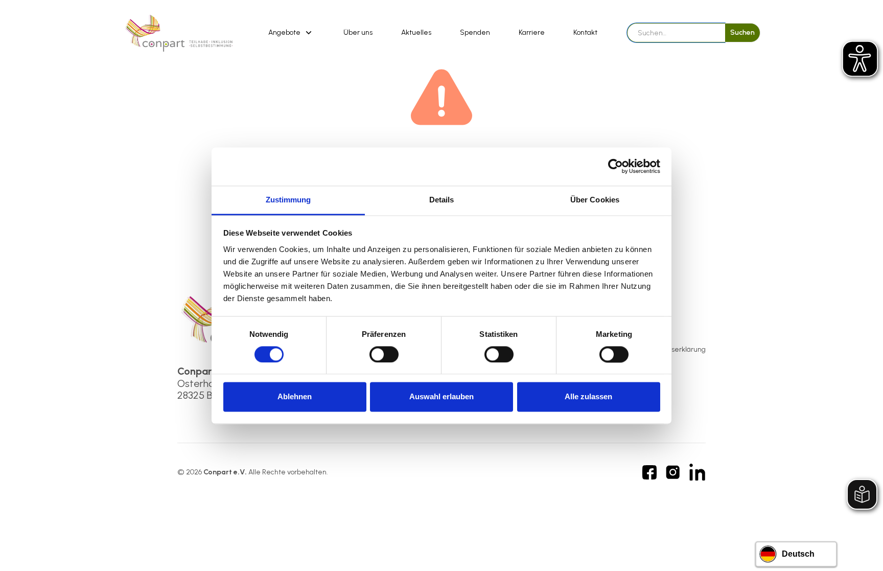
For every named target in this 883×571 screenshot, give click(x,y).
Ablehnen (294, 397)
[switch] (384, 354)
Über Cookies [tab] (594, 199)
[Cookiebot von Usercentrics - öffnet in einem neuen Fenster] (615, 166)
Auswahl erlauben (441, 397)
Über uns (358, 32)
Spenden (475, 32)
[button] (291, 32)
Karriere (532, 32)
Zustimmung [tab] (288, 199)
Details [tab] (441, 199)
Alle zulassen (588, 397)
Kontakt (585, 32)
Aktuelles (416, 32)
